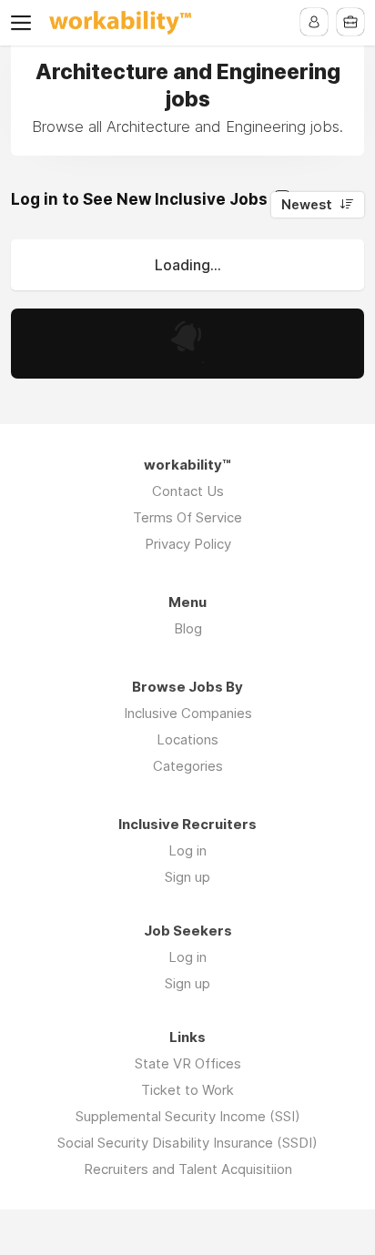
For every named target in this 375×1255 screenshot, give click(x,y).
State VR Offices (188, 1063)
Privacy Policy (188, 543)
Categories (188, 765)
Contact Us (188, 491)
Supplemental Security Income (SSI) (188, 1116)
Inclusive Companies (188, 713)
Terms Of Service (187, 517)
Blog (188, 628)
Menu (24, 22)
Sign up (187, 877)
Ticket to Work (187, 1089)
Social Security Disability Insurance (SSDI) (187, 1142)
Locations (187, 739)
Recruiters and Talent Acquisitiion (188, 1169)
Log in (187, 850)
